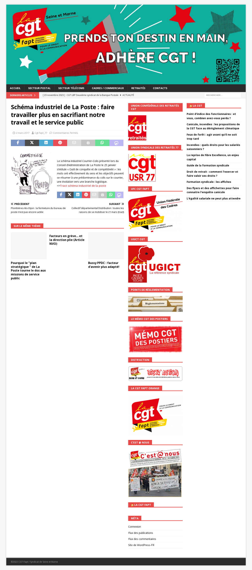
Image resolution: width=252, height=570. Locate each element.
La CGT (197, 105)
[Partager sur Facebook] (18, 143)
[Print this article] (88, 143)
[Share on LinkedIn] (46, 143)
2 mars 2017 (22, 132)
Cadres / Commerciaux (108, 88)
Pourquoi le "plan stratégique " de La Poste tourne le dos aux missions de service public (28, 270)
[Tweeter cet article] (32, 143)
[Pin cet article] (60, 143)
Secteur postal (39, 88)
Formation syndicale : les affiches (209, 182)
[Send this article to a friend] (74, 143)
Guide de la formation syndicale (208, 165)
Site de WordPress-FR (141, 545)
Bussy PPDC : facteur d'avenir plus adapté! (103, 265)
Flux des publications (140, 533)
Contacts (160, 88)
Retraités (138, 88)
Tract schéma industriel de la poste (83, 185)
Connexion (134, 526)
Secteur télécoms (71, 88)
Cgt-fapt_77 (41, 132)
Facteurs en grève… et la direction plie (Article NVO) (66, 240)
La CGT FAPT (142, 505)
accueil (15, 88)
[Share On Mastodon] (116, 143)
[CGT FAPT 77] (126, 82)
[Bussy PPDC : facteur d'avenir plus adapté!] (106, 245)
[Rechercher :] (222, 95)
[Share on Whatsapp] (102, 143)
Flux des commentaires (142, 539)
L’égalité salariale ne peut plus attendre (214, 198)
